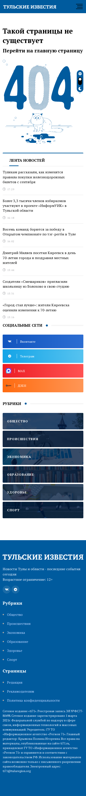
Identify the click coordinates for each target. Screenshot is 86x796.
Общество (15, 614)
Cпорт (12, 659)
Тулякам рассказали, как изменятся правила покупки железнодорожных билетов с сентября (34, 177)
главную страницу (58, 50)
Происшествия (19, 623)
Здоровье (14, 650)
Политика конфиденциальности (33, 700)
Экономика (16, 632)
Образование (17, 641)
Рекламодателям (20, 691)
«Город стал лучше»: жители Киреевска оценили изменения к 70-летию (36, 307)
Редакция (14, 682)
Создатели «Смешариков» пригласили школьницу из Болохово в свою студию (36, 284)
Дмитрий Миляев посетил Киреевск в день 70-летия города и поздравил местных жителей (39, 257)
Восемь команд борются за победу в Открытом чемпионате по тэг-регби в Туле (39, 232)
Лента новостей (27, 160)
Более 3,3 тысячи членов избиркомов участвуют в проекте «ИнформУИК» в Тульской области (35, 205)
